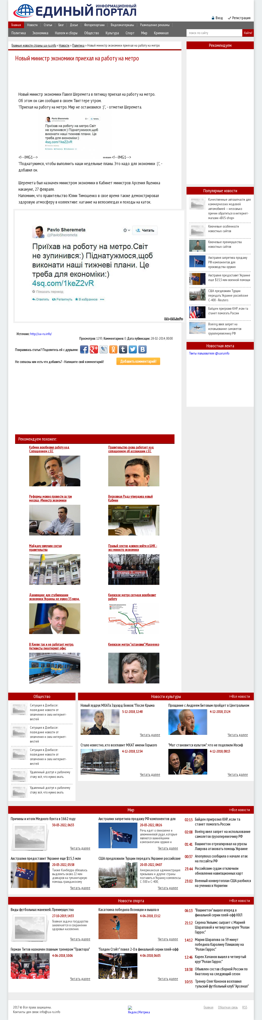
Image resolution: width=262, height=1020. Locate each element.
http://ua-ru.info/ (41, 333)
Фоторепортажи (94, 25)
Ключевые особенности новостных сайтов (223, 228)
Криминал (161, 32)
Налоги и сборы (66, 32)
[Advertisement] (96, 77)
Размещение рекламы (155, 25)
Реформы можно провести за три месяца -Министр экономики (50, 498)
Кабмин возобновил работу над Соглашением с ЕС (49, 449)
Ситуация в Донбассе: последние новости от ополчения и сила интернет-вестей (48, 712)
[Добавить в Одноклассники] (113, 349)
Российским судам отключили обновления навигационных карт (219, 871)
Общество (91, 32)
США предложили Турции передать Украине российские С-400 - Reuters (228, 295)
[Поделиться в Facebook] (84, 349)
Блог (61, 25)
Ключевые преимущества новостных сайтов (225, 244)
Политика (19, 32)
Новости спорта (131, 901)
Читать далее (150, 734)
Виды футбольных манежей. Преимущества (42, 909)
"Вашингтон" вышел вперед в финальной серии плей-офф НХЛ (218, 912)
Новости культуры (166, 696)
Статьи (48, 25)
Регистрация (241, 17)
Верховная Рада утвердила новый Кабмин (130, 498)
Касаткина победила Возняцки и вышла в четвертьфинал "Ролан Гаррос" (129, 909)
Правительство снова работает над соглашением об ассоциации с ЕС (131, 449)
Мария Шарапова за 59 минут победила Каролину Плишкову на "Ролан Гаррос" (219, 944)
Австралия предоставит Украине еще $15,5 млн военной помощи (229, 277)
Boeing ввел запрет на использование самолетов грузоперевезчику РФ (224, 329)
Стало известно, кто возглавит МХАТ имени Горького (119, 745)
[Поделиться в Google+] (94, 349)
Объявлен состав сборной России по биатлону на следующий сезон (221, 971)
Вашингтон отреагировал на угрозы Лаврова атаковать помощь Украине (221, 846)
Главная (16, 25)
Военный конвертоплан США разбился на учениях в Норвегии (223, 883)
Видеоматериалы (122, 25)
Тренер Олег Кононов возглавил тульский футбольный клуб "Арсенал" (222, 984)
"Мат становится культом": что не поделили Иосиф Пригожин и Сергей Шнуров (205, 745)
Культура (112, 32)
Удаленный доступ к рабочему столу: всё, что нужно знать (50, 774)
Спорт (130, 32)
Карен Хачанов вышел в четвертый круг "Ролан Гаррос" (220, 959)
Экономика (40, 32)
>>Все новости (239, 696)
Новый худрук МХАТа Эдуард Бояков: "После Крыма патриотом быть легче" (118, 705)
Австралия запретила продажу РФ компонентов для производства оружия (227, 262)
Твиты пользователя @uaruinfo (209, 353)
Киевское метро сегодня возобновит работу (132, 597)
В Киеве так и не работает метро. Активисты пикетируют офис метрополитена (51, 646)
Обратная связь (228, 1007)
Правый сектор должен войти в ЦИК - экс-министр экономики (132, 548)
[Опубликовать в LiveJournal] (104, 349)
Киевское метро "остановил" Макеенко (133, 644)
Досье (74, 25)
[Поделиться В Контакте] (142, 349)
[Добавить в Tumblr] (123, 349)
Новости (32, 25)
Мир (144, 32)
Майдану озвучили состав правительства (45, 548)
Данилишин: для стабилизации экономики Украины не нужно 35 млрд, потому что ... (54, 597)
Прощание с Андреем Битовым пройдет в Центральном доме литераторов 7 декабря (208, 705)
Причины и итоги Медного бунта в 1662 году (43, 818)
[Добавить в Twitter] (133, 349)
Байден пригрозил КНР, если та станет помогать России (228, 310)
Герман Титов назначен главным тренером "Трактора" (50, 949)
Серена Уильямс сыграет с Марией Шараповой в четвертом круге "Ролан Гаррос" (222, 927)
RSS (244, 1007)
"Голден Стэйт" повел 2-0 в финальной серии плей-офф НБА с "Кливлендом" (138, 949)
